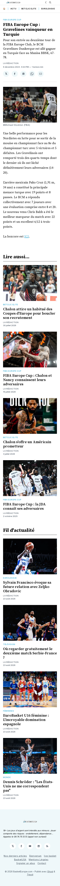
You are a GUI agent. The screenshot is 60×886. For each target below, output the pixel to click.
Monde (7, 777)
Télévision (9, 644)
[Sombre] (46, 2)
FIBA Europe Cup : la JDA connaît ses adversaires (24, 506)
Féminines (8, 711)
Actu (13, 9)
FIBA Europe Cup (12, 20)
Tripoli (30, 874)
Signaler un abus (25, 863)
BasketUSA (20, 859)
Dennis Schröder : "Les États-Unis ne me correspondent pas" (28, 786)
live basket (50, 856)
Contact (42, 863)
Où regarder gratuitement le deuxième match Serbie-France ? (30, 653)
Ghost (50, 871)
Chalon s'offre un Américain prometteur (27, 444)
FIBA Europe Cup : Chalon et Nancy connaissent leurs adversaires (27, 380)
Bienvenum (35, 856)
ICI (26, 237)
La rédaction (10, 63)
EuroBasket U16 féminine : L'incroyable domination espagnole (26, 719)
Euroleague (48, 9)
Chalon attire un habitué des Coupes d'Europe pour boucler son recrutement (29, 313)
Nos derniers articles (15, 856)
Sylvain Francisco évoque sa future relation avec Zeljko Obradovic (27, 586)
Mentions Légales (38, 859)
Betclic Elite (28, 9)
